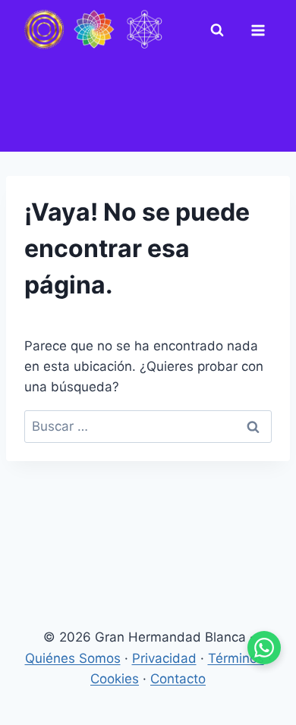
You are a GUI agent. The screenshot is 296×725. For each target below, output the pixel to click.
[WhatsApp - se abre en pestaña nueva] (264, 647)
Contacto (178, 678)
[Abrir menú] (261, 30)
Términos (236, 658)
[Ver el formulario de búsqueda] (220, 30)
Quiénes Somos (73, 658)
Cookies (114, 678)
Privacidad (164, 658)
